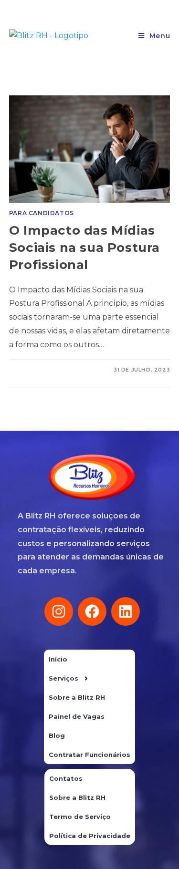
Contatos (66, 778)
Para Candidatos (41, 213)
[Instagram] (58, 611)
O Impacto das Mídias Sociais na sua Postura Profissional (84, 248)
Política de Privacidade (89, 835)
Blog (57, 735)
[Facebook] (92, 611)
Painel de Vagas (77, 716)
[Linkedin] (125, 611)
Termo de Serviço (80, 816)
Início (58, 659)
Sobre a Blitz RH (77, 697)
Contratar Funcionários (89, 754)
